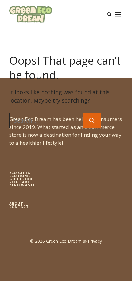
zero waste (22, 185)
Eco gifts (19, 172)
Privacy (95, 241)
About (16, 203)
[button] (109, 14)
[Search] (92, 120)
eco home (19, 175)
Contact (19, 206)
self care (19, 182)
